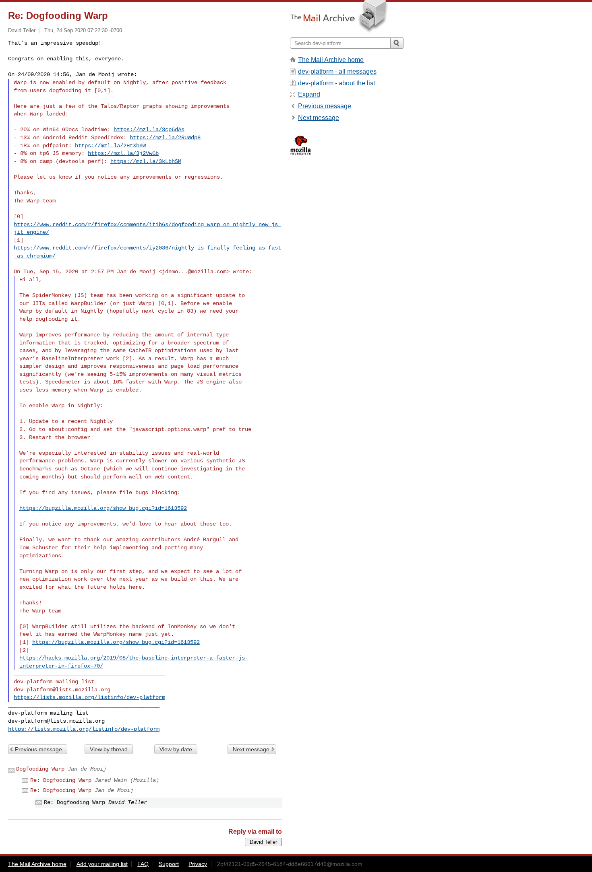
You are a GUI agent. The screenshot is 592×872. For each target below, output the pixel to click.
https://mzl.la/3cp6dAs (149, 129)
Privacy (197, 864)
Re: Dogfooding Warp (60, 780)
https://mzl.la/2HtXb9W (110, 145)
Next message (251, 749)
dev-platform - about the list (336, 83)
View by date (175, 749)
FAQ (143, 864)
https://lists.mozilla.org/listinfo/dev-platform (89, 697)
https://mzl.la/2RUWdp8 (165, 137)
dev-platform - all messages (337, 71)
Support (169, 864)
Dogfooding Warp (40, 769)
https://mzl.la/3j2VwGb (123, 153)
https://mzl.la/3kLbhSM (145, 161)
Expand (309, 94)
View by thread (109, 749)
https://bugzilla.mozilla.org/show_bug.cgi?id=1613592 (103, 508)
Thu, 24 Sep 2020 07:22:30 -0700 (83, 30)
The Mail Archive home (331, 59)
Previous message (38, 749)
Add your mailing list (102, 864)
